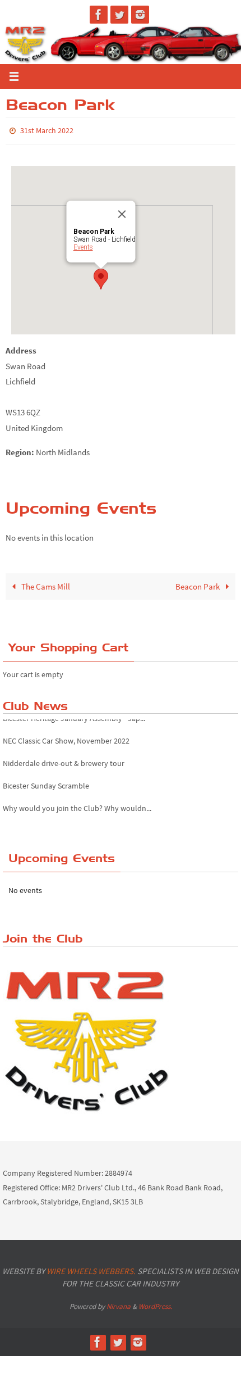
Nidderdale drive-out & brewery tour (63, 751)
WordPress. (155, 1303)
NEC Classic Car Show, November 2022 (66, 729)
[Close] (122, 211)
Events (83, 245)
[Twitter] (119, 15)
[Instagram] (140, 15)
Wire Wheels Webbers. (91, 1268)
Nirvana (118, 1303)
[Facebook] (99, 15)
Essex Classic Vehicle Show (46, 819)
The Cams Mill (45, 583)
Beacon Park (198, 583)
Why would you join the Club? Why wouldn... (77, 796)
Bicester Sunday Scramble (46, 774)
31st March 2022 (46, 130)
